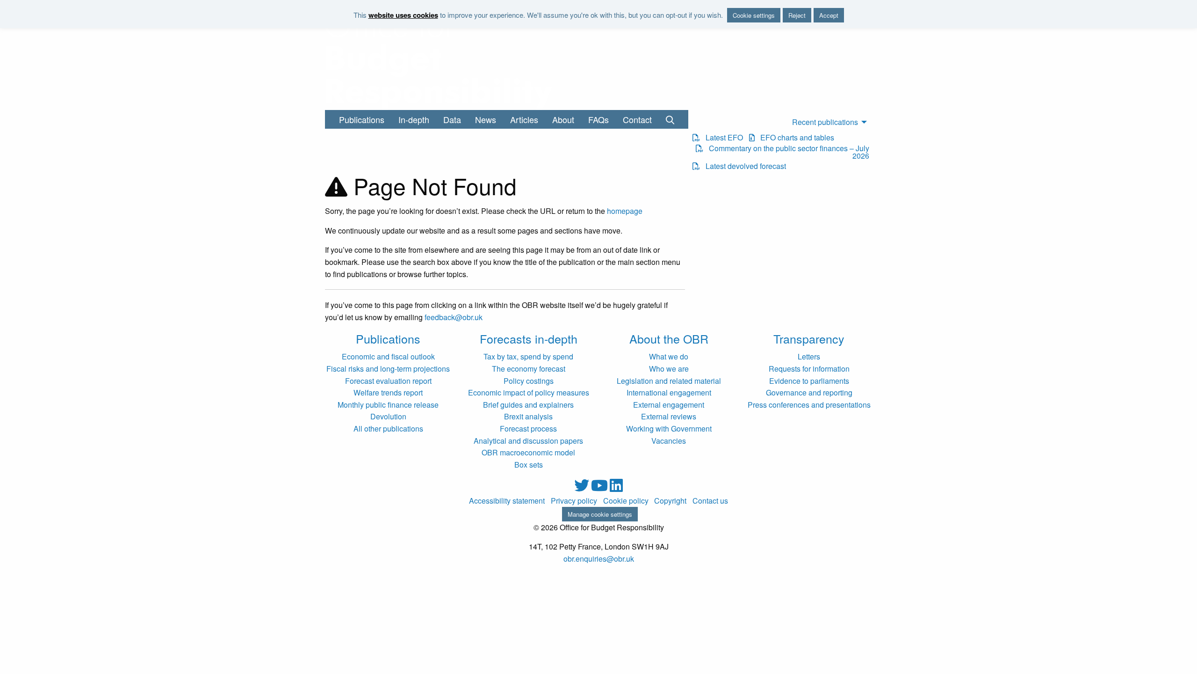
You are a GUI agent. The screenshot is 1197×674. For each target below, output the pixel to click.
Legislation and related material (669, 380)
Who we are (669, 368)
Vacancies (668, 440)
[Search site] (670, 119)
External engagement (668, 404)
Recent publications (825, 122)
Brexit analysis (528, 416)
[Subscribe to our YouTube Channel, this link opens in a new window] (600, 488)
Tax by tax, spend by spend (528, 356)
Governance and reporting (809, 392)
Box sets (528, 464)
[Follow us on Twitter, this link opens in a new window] (582, 488)
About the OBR (668, 338)
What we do (668, 356)
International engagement (669, 392)
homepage (624, 210)
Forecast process (528, 428)
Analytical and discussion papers (528, 440)
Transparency (808, 338)
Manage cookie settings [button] (600, 514)
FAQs (598, 119)
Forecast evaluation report (388, 380)
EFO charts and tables (794, 137)
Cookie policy (626, 501)
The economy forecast (528, 368)
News (485, 119)
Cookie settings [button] (754, 15)
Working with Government (669, 428)
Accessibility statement (507, 501)
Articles (524, 119)
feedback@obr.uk (454, 317)
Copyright (670, 501)
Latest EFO (721, 137)
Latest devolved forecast (743, 166)
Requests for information (809, 368)
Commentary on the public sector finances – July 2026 (786, 152)
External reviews (668, 416)
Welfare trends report (388, 392)
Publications (361, 119)
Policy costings (529, 380)
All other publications (388, 428)
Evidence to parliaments (809, 380)
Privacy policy (574, 501)
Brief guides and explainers (528, 404)
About (563, 119)
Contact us (710, 501)
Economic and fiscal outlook (388, 356)
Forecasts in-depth (528, 338)
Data (452, 119)
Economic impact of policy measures (528, 392)
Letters (809, 356)
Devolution (388, 416)
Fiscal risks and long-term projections (388, 368)
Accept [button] (828, 15)
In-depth (413, 119)
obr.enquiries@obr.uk (598, 558)
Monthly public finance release (388, 404)
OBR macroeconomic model (528, 452)
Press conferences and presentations (809, 404)
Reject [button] (797, 15)
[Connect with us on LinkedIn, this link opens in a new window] (616, 488)
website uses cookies (403, 15)
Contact (637, 119)
